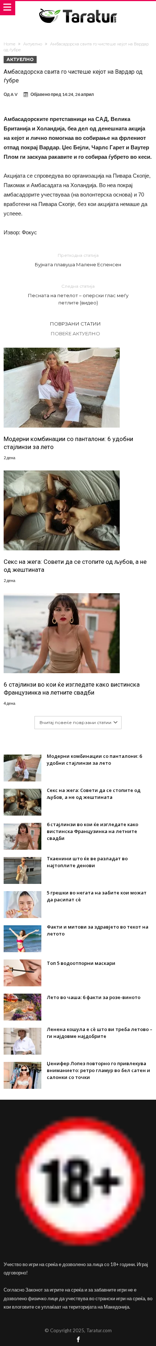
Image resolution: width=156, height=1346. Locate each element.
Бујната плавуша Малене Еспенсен (78, 259)
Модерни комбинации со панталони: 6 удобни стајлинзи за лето (68, 442)
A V (14, 94)
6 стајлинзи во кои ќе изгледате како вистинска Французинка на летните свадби (72, 688)
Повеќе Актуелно (75, 333)
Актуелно (32, 44)
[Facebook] (78, 1340)
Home (9, 44)
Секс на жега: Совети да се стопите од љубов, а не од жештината (75, 565)
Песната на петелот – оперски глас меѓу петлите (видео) (78, 294)
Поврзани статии (75, 324)
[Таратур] (78, 8)
